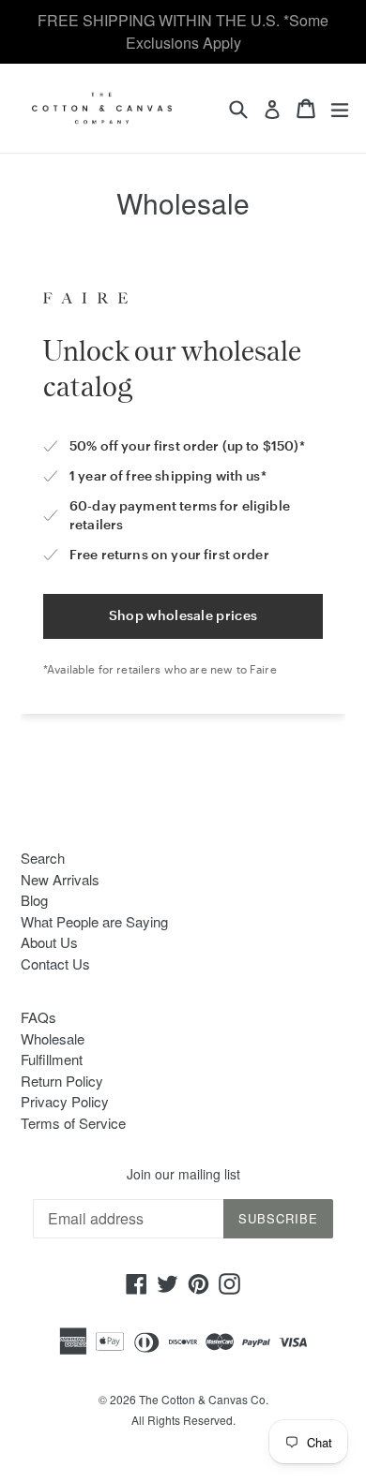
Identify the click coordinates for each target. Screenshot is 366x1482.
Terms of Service (73, 1123)
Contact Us (55, 963)
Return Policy (62, 1080)
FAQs (38, 1017)
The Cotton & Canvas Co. (203, 1399)
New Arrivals (60, 879)
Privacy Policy (65, 1101)
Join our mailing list (183, 1174)
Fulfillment (52, 1059)
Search (43, 857)
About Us (49, 942)
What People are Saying (94, 921)
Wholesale (52, 1038)
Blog (34, 900)
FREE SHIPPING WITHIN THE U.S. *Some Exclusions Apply (183, 31)
